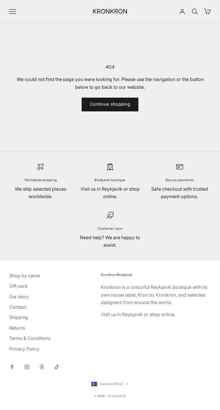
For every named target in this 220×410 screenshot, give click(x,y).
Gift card (18, 286)
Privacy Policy (24, 349)
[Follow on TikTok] (57, 367)
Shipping (18, 317)
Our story (19, 296)
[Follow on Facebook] (12, 367)
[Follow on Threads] (42, 367)
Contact (17, 307)
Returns (17, 328)
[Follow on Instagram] (27, 367)
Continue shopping (110, 104)
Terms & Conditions (30, 338)
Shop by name (24, 276)
